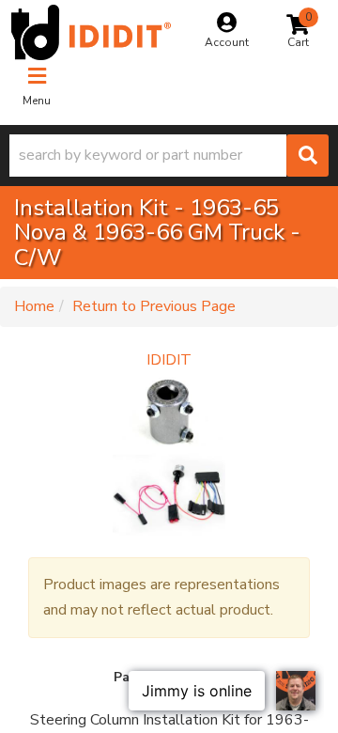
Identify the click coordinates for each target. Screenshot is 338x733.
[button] (169, 155)
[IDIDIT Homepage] (91, 32)
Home (34, 306)
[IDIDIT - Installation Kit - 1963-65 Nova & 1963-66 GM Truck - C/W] (169, 456)
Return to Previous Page (154, 306)
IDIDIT (169, 360)
